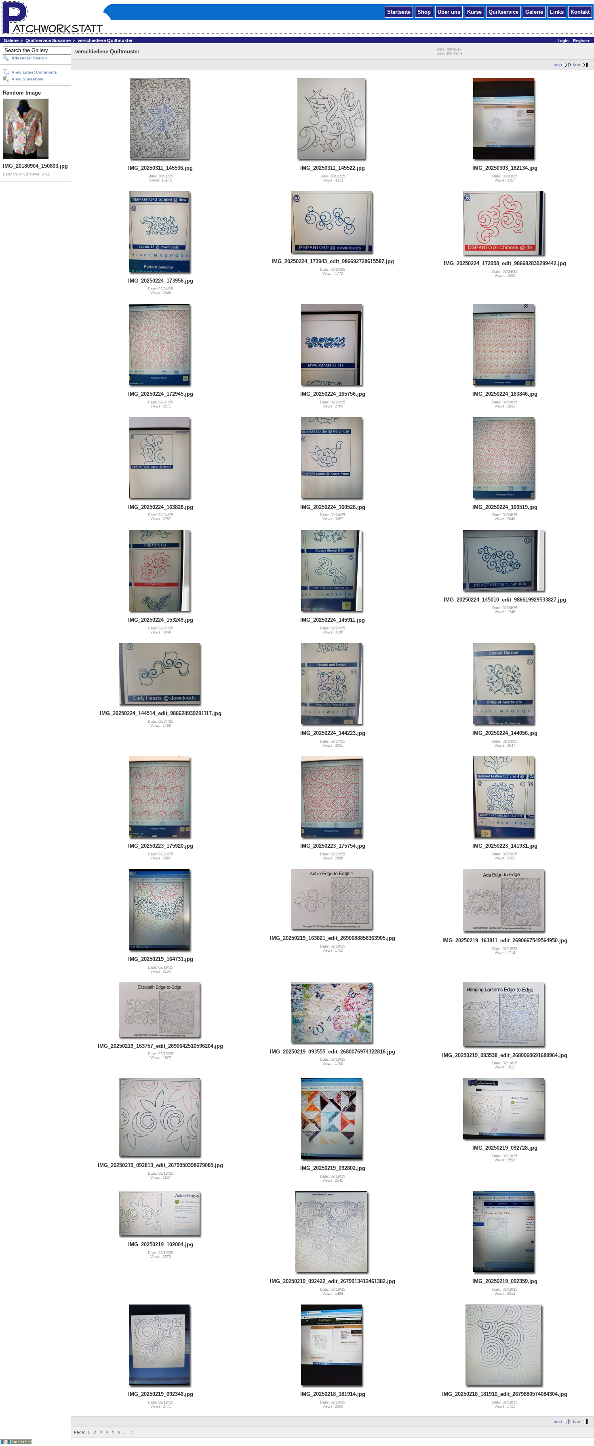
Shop (424, 11)
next (558, 65)
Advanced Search (29, 58)
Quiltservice (503, 11)
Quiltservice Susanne (48, 40)
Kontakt (580, 11)
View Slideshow (27, 79)
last (576, 65)
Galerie (534, 11)
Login (563, 40)
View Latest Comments (34, 72)
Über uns (449, 11)
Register (581, 40)
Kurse (474, 11)
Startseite (399, 11)
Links (557, 11)
